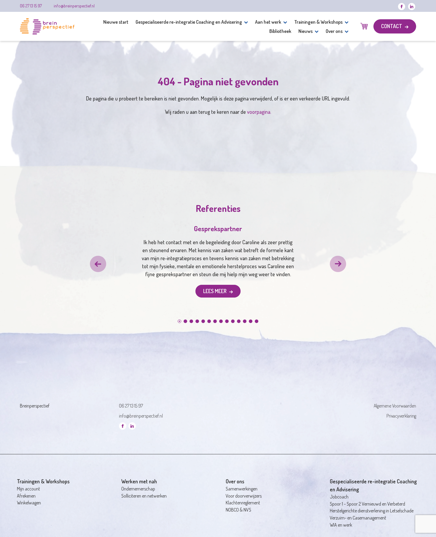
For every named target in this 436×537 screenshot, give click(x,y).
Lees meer (215, 291)
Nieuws (305, 31)
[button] (98, 264)
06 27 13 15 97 (31, 5)
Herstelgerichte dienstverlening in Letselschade (371, 511)
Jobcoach (339, 497)
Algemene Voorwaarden (395, 406)
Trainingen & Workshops (318, 22)
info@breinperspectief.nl (74, 5)
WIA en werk (341, 525)
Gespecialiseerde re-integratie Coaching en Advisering (189, 22)
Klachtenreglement (243, 503)
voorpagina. (259, 111)
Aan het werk (268, 22)
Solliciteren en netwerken (144, 496)
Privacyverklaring (401, 416)
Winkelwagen (29, 503)
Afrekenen (26, 496)
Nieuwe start (115, 22)
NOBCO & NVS (238, 510)
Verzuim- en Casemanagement (358, 518)
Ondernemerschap (138, 489)
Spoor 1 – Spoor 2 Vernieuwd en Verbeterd (367, 504)
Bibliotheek (280, 31)
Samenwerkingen (241, 489)
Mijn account (28, 489)
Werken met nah (139, 481)
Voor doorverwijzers (244, 496)
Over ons (334, 31)
